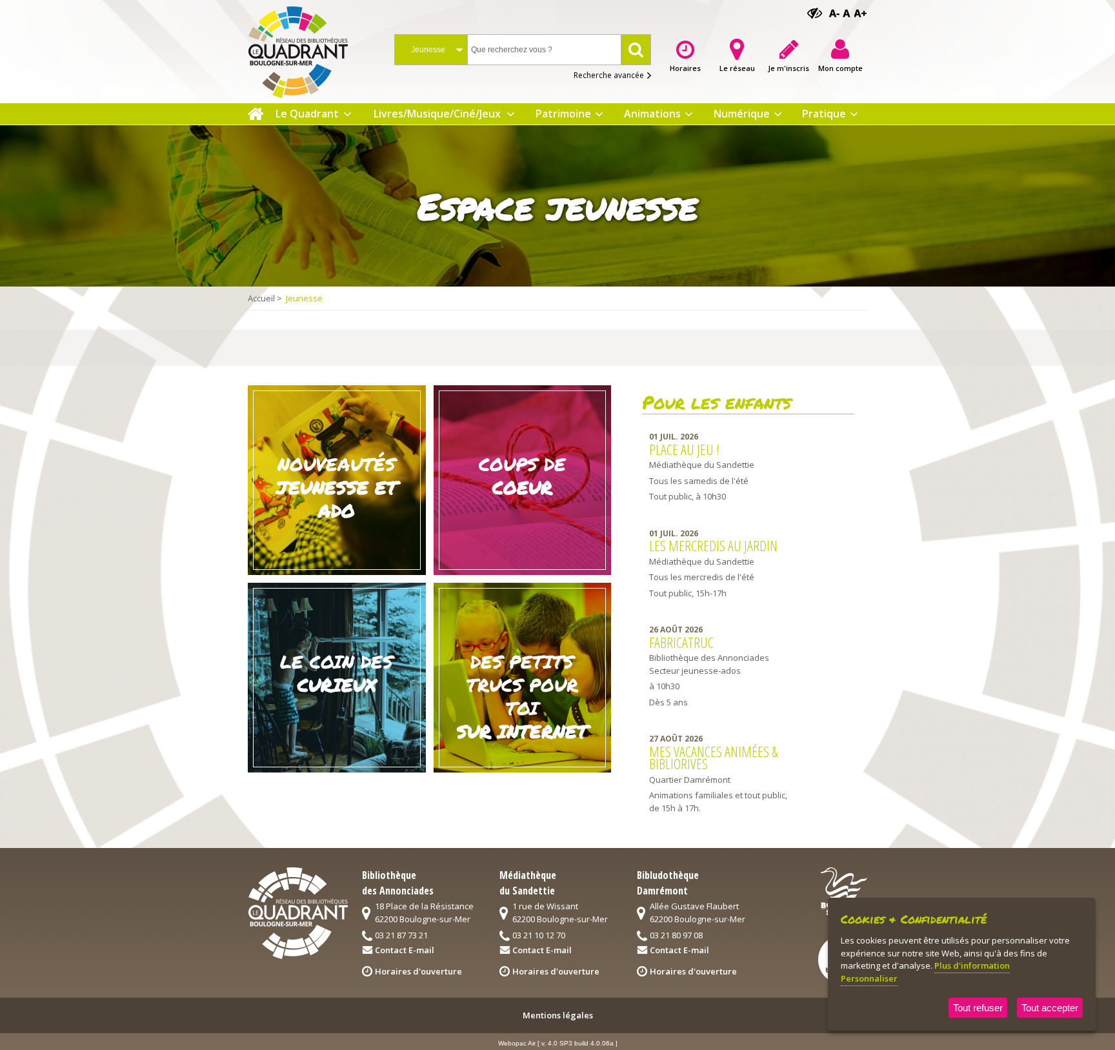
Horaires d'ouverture (418, 971)
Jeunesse (304, 298)
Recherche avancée (609, 75)
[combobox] (431, 50)
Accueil (261, 298)
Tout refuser (978, 1007)
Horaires (685, 68)
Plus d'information (972, 965)
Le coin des (336, 673)
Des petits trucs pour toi (522, 696)
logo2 (844, 891)
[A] (835, 13)
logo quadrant (298, 913)
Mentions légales (558, 1015)
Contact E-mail (404, 950)
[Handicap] (814, 13)
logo (309, 49)
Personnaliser (869, 978)
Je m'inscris (788, 68)
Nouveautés (336, 487)
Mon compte (840, 68)
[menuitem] (255, 114)
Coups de (522, 475)
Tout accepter (1049, 1007)
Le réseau (737, 68)
